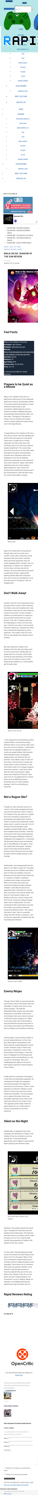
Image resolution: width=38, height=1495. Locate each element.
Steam (23, 71)
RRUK (13, 1388)
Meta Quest (23, 62)
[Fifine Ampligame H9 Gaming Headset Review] (7, 1416)
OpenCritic (19, 1375)
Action (6, 246)
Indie (11, 246)
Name (6, 1438)
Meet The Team (21, 96)
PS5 (23, 53)
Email (6, 1442)
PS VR (23, 76)
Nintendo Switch (23, 40)
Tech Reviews (21, 86)
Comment (7, 1450)
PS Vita (23, 67)
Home (21, 29)
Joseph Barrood (14, 1383)
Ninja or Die (11, 1385)
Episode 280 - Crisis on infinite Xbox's (19, 242)
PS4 (23, 58)
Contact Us (21, 102)
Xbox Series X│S (23, 49)
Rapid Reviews (18, 1385)
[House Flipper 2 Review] (7, 1398)
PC (15, 246)
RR (10, 1388)
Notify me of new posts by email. (16, 1474)
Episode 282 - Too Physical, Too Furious (20, 235)
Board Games (23, 80)
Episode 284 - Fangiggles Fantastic (18, 228)
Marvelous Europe (23, 1383)
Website (6, 1446)
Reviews (21, 35)
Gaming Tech (23, 91)
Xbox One (22, 44)
